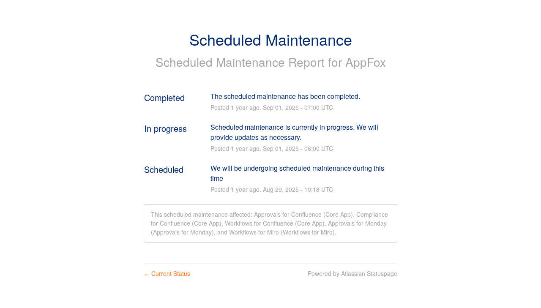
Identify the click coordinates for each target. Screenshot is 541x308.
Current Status (167, 273)
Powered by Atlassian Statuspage (352, 273)
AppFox (365, 61)
